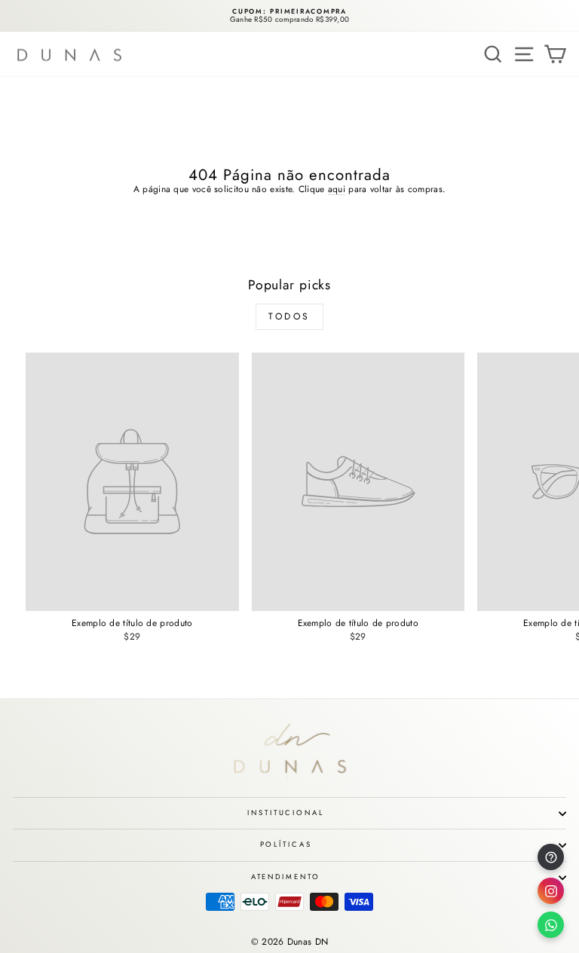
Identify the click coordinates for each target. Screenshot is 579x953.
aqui (336, 189)
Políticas (286, 844)
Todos (289, 316)
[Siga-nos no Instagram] (551, 891)
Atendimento (286, 877)
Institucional (285, 813)
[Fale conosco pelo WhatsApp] (551, 925)
